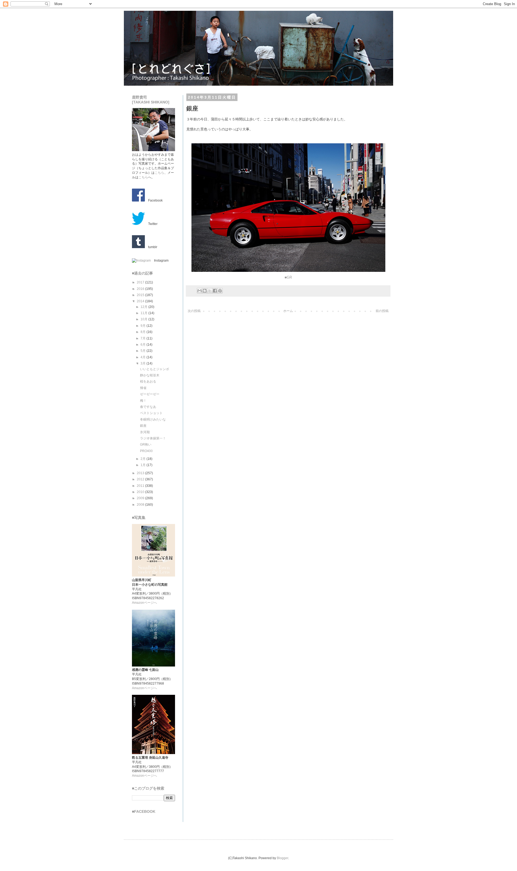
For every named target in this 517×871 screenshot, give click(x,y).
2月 (143, 459)
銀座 (143, 426)
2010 (141, 492)
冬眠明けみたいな (153, 419)
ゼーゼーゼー (149, 394)
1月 (143, 465)
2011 (141, 486)
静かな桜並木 (149, 375)
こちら (159, 173)
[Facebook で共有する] (215, 290)
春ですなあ (148, 407)
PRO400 (146, 451)
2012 (141, 479)
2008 (141, 504)
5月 (143, 351)
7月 (143, 338)
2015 (141, 295)
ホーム (288, 311)
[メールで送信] (199, 290)
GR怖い (145, 444)
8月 (143, 332)
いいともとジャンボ (154, 369)
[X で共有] (209, 290)
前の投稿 (382, 311)
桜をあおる (148, 381)
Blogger (282, 858)
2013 (141, 473)
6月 (143, 344)
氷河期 (145, 432)
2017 (141, 282)
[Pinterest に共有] (220, 290)
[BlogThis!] (204, 290)
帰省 (143, 388)
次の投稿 (194, 311)
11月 (144, 313)
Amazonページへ (144, 603)
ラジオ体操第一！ (153, 438)
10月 (144, 319)
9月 (143, 326)
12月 (144, 307)
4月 (143, 357)
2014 (141, 301)
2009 (141, 498)
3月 (143, 363)
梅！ (143, 400)
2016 (141, 289)
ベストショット (151, 413)
